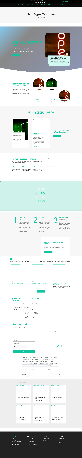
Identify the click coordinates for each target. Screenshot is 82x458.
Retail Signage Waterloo (23, 397)
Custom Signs (55, 357)
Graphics (53, 359)
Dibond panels (25, 359)
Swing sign (48, 369)
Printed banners (50, 363)
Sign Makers (49, 367)
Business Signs (45, 357)
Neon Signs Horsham (57, 397)
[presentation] (23, 390)
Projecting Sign (25, 365)
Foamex (36, 359)
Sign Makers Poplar (22, 417)
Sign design (32, 367)
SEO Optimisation (16, 445)
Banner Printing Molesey (57, 417)
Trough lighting (53, 369)
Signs (36, 369)
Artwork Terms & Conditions (34, 445)
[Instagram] (69, 455)
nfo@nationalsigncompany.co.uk (17, 307)
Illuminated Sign (31, 361)
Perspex (30, 363)
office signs (53, 361)
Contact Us (54, 4)
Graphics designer (25, 361)
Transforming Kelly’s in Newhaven (59, 283)
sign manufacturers (55, 367)
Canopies (50, 357)
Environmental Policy (32, 443)
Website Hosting (37, 371)
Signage (32, 369)
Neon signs (45, 361)
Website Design (16, 443)
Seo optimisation (34, 365)
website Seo (43, 371)
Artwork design (25, 357)
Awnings (30, 357)
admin (39, 17)
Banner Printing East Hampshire (39, 418)
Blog (12, 281)
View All (41, 291)
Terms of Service (32, 438)
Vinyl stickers (25, 371)
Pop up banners (41, 363)
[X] (68, 455)
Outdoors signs (25, 363)
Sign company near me (26, 367)
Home (19, 4)
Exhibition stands (31, 359)
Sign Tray (28, 369)
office (49, 361)
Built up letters (39, 357)
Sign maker (43, 367)
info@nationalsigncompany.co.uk (65, 446)
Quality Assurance (32, 440)
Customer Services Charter (34, 444)
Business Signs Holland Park (40, 398)
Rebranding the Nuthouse (18, 283)
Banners (34, 357)
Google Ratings (47, 359)
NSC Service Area (41, 11)
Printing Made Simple (17, 441)
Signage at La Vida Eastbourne (40, 283)
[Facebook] (66, 455)
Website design (30, 371)
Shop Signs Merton (56, 375)
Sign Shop (24, 369)
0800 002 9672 (67, 1)
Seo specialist (40, 365)
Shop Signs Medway (25, 375)
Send (24, 351)
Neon (41, 361)
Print (46, 363)
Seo (29, 365)
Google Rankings (41, 359)
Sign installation (38, 367)
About (23, 4)
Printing (55, 363)
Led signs (37, 361)
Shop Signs (50, 365)
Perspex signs (35, 363)
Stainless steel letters (41, 369)
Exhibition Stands (16, 444)
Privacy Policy (31, 441)
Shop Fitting (46, 365)
